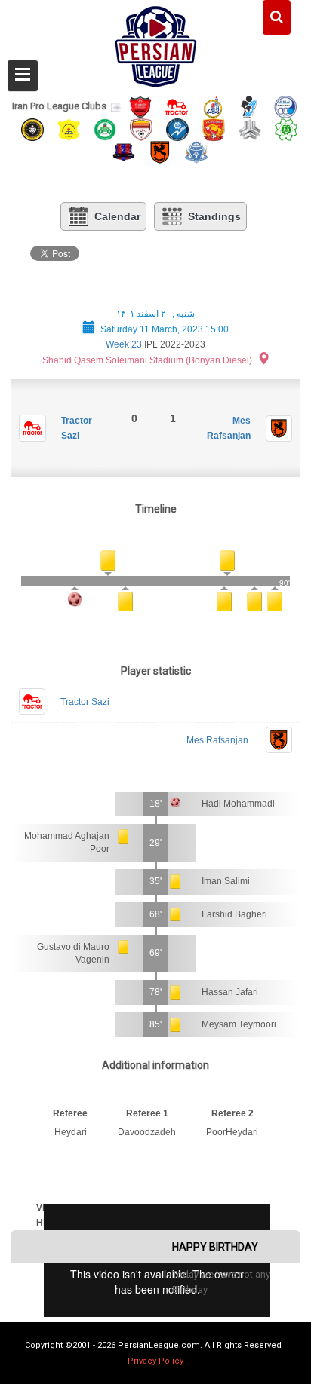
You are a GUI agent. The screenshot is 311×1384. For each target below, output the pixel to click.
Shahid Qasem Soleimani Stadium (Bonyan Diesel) (147, 360)
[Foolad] (141, 128)
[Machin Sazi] (286, 128)
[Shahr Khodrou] (213, 128)
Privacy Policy (155, 1361)
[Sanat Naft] (68, 128)
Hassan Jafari (230, 992)
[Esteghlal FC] (285, 106)
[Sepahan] (32, 128)
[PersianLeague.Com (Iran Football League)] (155, 43)
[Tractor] (176, 106)
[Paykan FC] (249, 106)
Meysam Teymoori (239, 1024)
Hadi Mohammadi (238, 803)
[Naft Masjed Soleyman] (213, 106)
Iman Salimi (226, 881)
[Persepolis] (140, 106)
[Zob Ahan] (105, 128)
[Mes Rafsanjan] (160, 152)
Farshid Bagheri (234, 914)
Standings (214, 216)
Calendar (117, 216)
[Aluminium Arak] (196, 152)
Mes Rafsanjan (217, 740)
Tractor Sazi (84, 702)
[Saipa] (250, 129)
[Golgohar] (177, 128)
